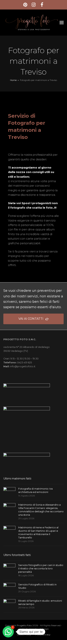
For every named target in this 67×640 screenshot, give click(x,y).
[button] (62, 22)
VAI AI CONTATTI (30, 318)
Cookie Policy (24, 634)
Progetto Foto (24, 625)
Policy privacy (42, 634)
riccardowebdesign (39, 629)
